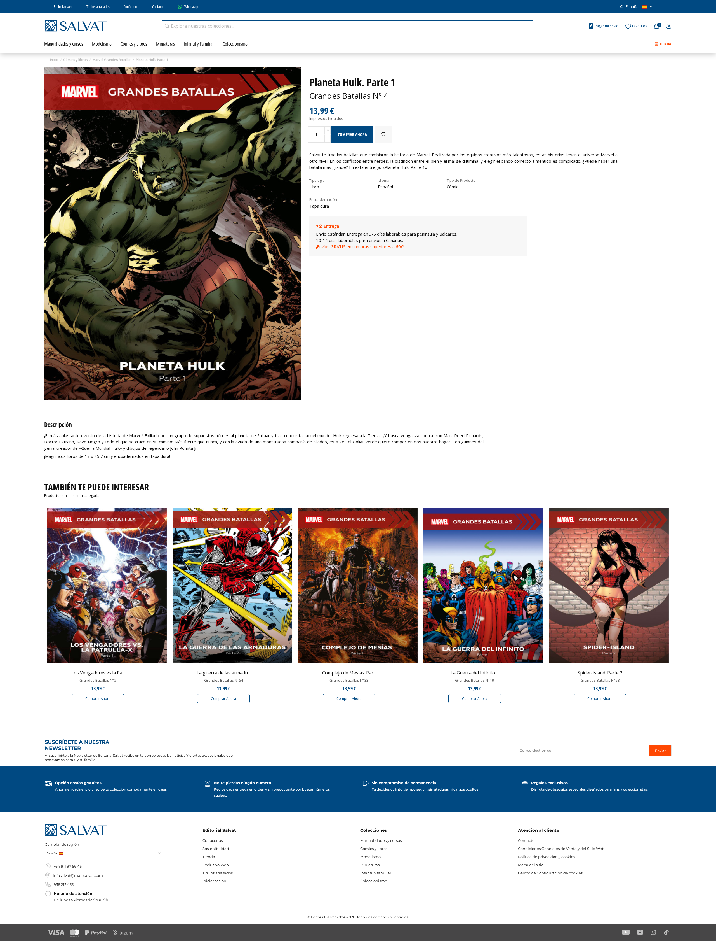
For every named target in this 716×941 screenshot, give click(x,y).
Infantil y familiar (375, 873)
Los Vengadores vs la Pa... (98, 673)
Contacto (158, 6)
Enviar (660, 751)
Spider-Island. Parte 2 (600, 673)
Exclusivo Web (215, 865)
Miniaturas (370, 865)
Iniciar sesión (214, 881)
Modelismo (370, 856)
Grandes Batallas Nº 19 (474, 680)
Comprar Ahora (97, 698)
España (632, 6)
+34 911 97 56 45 (68, 866)
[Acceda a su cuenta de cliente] (668, 26)
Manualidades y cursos (381, 840)
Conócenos (131, 6)
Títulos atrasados (98, 6)
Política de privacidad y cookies (546, 856)
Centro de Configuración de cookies (550, 873)
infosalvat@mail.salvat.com (78, 875)
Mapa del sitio (530, 865)
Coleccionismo (373, 881)
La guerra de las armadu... (223, 673)
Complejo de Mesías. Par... (349, 673)
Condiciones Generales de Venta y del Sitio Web (561, 848)
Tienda (208, 856)
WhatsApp (191, 6)
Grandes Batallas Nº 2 (97, 680)
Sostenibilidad (215, 848)
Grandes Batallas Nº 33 (348, 680)
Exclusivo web (63, 6)
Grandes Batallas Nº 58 (600, 680)
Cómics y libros (373, 848)
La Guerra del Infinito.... (474, 673)
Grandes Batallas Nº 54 (223, 680)
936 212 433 (64, 884)
